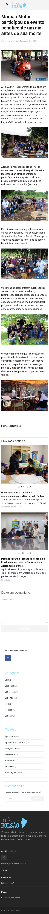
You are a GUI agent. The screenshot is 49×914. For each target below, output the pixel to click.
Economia (11, 686)
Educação (11, 692)
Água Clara (12, 736)
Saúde (10, 716)
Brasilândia (12, 754)
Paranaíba (11, 760)
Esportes (11, 698)
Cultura (9, 680)
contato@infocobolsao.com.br (13, 863)
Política (10, 710)
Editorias (7, 883)
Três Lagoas (13, 772)
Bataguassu (12, 748)
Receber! (38, 799)
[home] (19, 5)
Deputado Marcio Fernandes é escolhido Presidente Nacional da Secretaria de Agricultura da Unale (23, 562)
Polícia (9, 704)
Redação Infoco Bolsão (10, 898)
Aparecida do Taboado (17, 742)
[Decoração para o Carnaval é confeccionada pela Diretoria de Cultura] (24, 464)
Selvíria (10, 766)
